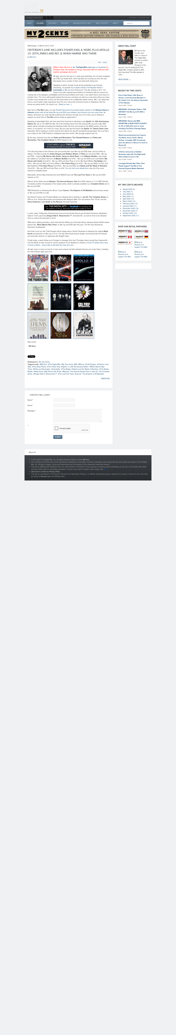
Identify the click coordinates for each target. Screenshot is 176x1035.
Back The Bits (102, 23)
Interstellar (56, 369)
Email (30, 405)
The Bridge (66, 369)
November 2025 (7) (130, 210)
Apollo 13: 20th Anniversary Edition (75, 366)
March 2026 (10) (129, 201)
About (115, 23)
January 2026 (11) (130, 206)
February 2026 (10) (130, 203)
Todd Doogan (91, 364)
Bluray (81, 364)
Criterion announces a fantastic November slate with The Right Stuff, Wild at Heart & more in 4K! (132, 154)
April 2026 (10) (128, 199)
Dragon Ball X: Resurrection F (45, 374)
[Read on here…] (65, 104)
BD (76, 364)
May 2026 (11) (128, 196)
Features (52, 23)
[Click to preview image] (39, 78)
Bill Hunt (33, 57)
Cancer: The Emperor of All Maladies (90, 374)
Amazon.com (46, 476)
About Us (32, 452)
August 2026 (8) (129, 189)
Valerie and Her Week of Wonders (85, 369)
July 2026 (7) (128, 191)
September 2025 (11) (131, 215)
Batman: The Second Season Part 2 (77, 371)
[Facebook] (44, 17)
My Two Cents (44, 362)
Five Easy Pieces (39, 366)
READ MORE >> (124, 79)
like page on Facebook (89, 67)
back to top (105, 378)
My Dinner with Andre (53, 371)
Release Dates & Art (82, 23)
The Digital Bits (54, 364)
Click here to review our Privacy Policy (45, 471)
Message (31, 411)
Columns (40, 23)
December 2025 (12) (131, 208)
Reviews (64, 23)
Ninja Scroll (39, 371)
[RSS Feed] (51, 17)
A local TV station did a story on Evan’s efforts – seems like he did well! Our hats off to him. (68, 243)
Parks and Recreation (42, 369)
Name (30, 400)
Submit (58, 437)
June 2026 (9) (128, 194)
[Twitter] (48, 17)
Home (29, 23)
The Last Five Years (66, 374)
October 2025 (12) (130, 213)
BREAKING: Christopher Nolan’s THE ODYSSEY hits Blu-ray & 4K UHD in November (132, 111)
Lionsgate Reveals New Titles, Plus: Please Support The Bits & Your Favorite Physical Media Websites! (132, 165)
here (105, 469)
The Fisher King (54, 366)
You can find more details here (76, 168)
